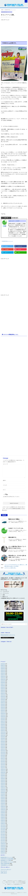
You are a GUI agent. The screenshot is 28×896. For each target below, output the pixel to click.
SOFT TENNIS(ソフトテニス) (7, 861)
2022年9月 (3, 736)
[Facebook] (5, 226)
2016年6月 (3, 852)
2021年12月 (3, 750)
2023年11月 (3, 714)
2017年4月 (3, 837)
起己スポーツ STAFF (14, 221)
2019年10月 (3, 790)
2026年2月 (3, 673)
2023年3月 (3, 727)
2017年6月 (3, 834)
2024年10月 (3, 697)
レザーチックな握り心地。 (10, 567)
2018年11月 (3, 807)
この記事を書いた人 (6, 217)
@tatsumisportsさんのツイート (8, 634)
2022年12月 (3, 732)
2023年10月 (3, 716)
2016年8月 (3, 849)
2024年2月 (3, 710)
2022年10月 (3, 735)
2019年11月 (3, 789)
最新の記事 (15, 217)
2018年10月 (3, 809)
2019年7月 (3, 795)
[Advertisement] (14, 30)
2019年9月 (3, 792)
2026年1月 (3, 674)
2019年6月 (3, 797)
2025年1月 (3, 693)
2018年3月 (3, 820)
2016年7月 (3, 851)
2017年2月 (3, 840)
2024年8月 (3, 701)
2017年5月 (3, 835)
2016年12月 (3, 843)
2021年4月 (3, 763)
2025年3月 (3, 690)
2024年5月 (3, 705)
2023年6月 (3, 722)
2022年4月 (3, 744)
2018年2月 (3, 821)
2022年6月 (3, 741)
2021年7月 (3, 758)
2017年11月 (3, 826)
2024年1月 (3, 711)
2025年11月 (3, 677)
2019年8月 (3, 794)
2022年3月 (3, 745)
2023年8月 (3, 719)
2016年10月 (3, 846)
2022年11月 (3, 733)
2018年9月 (3, 811)
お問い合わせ (4, 872)
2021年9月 (3, 755)
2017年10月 (3, 828)
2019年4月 (3, 800)
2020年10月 (3, 772)
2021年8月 (3, 756)
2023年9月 (3, 718)
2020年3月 (3, 783)
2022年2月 (3, 747)
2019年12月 (3, 787)
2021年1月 (3, 767)
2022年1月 (3, 749)
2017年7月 (3, 832)
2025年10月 (3, 679)
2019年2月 (3, 803)
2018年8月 (3, 812)
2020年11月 (3, 770)
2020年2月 (3, 784)
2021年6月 (3, 759)
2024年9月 (3, 699)
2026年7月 (3, 665)
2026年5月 (3, 668)
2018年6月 (3, 815)
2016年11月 (3, 845)
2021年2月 (3, 766)
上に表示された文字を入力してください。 (11, 496)
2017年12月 (3, 825)
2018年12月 (3, 806)
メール (5, 485)
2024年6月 (3, 704)
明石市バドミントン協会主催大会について (14, 884)
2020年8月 (3, 775)
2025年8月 (3, 682)
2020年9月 (3, 773)
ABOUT (4, 880)
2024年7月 (3, 702)
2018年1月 (3, 823)
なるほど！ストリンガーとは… (16, 528)
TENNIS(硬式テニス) (5, 865)
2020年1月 (3, 786)
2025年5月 (3, 687)
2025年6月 (3, 685)
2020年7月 (3, 776)
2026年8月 (3, 663)
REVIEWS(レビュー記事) (6, 860)
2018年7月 (3, 814)
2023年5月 (3, 724)
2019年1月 (3, 804)
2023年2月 (3, 728)
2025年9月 (3, 680)
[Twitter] (3, 226)
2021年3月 (3, 764)
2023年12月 (3, 713)
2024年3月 (3, 708)
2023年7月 (3, 721)
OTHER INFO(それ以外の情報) (7, 858)
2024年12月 (3, 694)
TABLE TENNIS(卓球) (5, 863)
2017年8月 (3, 831)
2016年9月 (3, 848)
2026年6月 (3, 666)
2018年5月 (3, 817)
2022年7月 (3, 739)
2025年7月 (3, 684)
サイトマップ (4, 871)
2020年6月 (3, 778)
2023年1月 (3, 730)
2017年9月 (3, 829)
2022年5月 (3, 742)
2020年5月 (3, 780)
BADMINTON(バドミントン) (7, 241)
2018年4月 (3, 818)
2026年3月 (3, 671)
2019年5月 (3, 798)
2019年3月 (3, 801)
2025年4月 (3, 688)
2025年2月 (3, 691)
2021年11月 (3, 752)
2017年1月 (3, 842)
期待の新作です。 (12, 537)
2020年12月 (3, 769)
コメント (5, 463)
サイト (4, 489)
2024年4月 (3, 707)
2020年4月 (3, 781)
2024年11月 (3, 696)
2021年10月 (3, 753)
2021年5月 (3, 761)
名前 (4, 480)
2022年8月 (3, 738)
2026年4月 (3, 670)
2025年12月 (3, 676)
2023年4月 (3, 725)
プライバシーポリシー (6, 869)
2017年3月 (3, 838)
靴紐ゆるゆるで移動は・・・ (15, 519)
